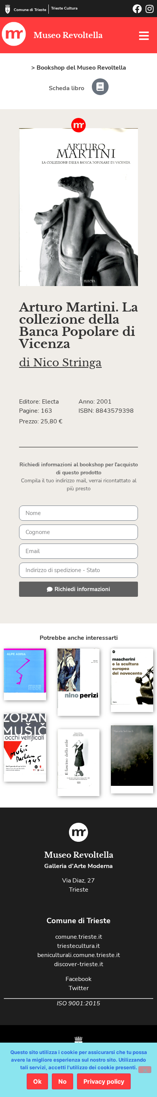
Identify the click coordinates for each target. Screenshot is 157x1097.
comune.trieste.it (78, 937)
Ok (37, 1081)
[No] (144, 1069)
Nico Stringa (67, 362)
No (62, 1081)
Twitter (79, 988)
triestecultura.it (78, 946)
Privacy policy (103, 1081)
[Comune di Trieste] (7, 9)
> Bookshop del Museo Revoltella (78, 68)
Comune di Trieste (30, 10)
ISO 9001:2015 (78, 1003)
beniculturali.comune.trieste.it (78, 955)
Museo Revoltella (68, 35)
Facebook (78, 979)
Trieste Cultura (64, 8)
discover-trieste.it (78, 964)
